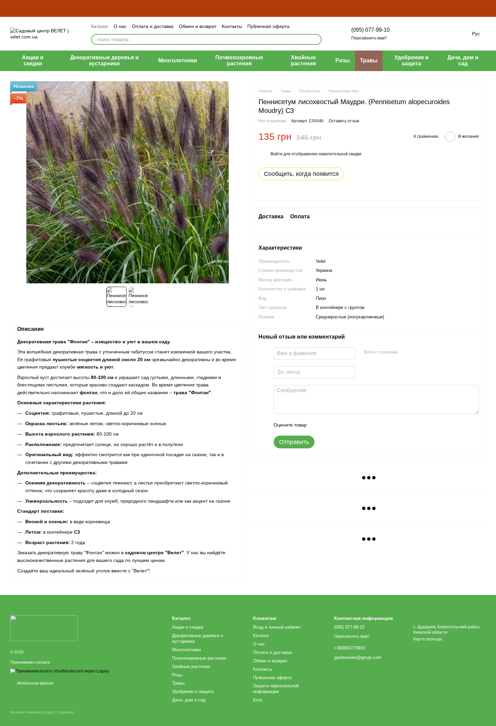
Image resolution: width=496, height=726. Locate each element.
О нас (120, 26)
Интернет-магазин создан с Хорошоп (42, 712)
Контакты (232, 26)
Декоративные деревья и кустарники (104, 60)
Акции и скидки (33, 60)
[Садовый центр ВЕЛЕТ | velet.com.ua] (44, 628)
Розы (342, 60)
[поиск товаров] (316, 39)
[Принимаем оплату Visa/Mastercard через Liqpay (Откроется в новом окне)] (59, 671)
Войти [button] (276, 154)
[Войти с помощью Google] (416, 352)
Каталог (99, 26)
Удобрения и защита (411, 60)
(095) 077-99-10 (370, 30)
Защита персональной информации (276, 688)
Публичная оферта (268, 26)
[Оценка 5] (361, 425)
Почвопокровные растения (239, 60)
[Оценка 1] (317, 425)
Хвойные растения (303, 60)
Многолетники (177, 60)
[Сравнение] (407, 33)
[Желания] (424, 33)
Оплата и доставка (152, 26)
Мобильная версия (35, 683)
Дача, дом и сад (462, 60)
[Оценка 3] (339, 425)
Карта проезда (427, 639)
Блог (258, 699)
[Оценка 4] (350, 425)
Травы (369, 60)
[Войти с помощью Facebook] (405, 352)
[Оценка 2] (328, 425)
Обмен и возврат (197, 26)
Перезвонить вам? (369, 38)
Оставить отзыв (344, 121)
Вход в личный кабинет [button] (277, 627)
